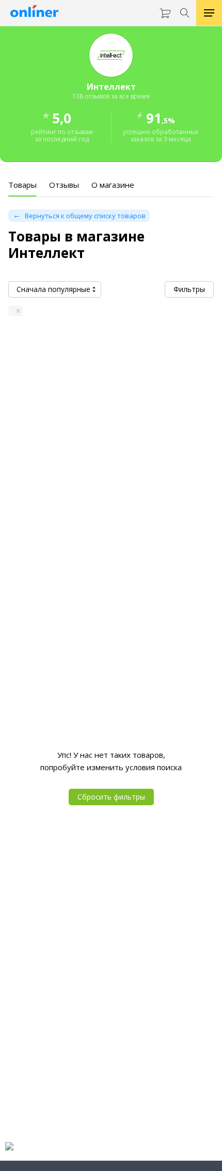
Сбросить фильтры (111, 797)
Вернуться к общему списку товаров (85, 215)
